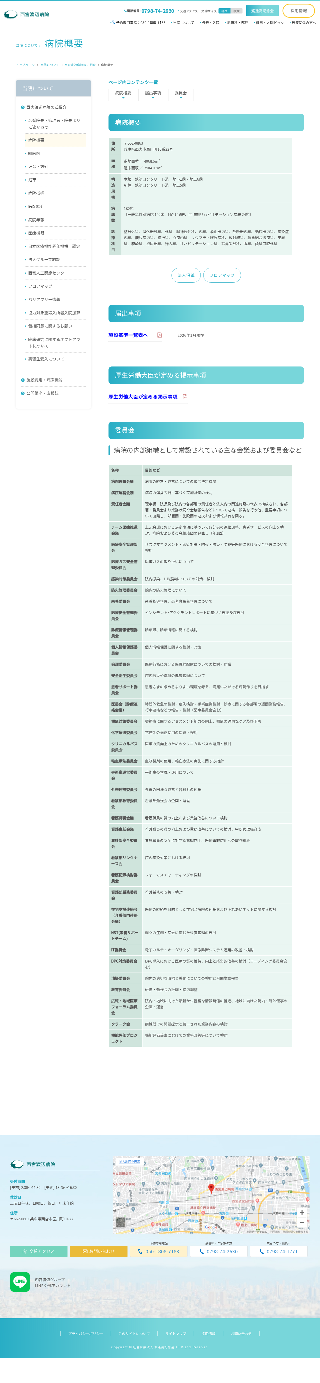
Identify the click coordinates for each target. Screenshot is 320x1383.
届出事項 (153, 93)
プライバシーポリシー (85, 1333)
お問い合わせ (241, 1333)
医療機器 (36, 233)
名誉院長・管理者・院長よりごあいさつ (54, 123)
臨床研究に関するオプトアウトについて (54, 342)
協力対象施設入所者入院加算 (54, 313)
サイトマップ (175, 1333)
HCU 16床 (176, 214)
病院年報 (36, 220)
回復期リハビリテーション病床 (214, 214)
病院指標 (36, 193)
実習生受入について (46, 359)
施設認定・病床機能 (44, 380)
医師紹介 (36, 206)
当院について (183, 22)
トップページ (25, 65)
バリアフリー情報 (44, 299)
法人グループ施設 (44, 259)
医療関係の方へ (304, 22)
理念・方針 (38, 166)
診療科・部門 (237, 22)
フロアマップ (222, 275)
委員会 (181, 93)
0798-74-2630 (158, 10)
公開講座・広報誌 (42, 393)
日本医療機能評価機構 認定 (54, 246)
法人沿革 (186, 275)
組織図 (34, 153)
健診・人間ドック (270, 22)
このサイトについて (134, 1333)
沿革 (32, 180)
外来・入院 (211, 22)
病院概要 (123, 93)
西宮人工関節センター (48, 273)
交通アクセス (189, 11)
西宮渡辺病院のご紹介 (80, 65)
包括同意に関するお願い (50, 326)
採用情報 (298, 10)
